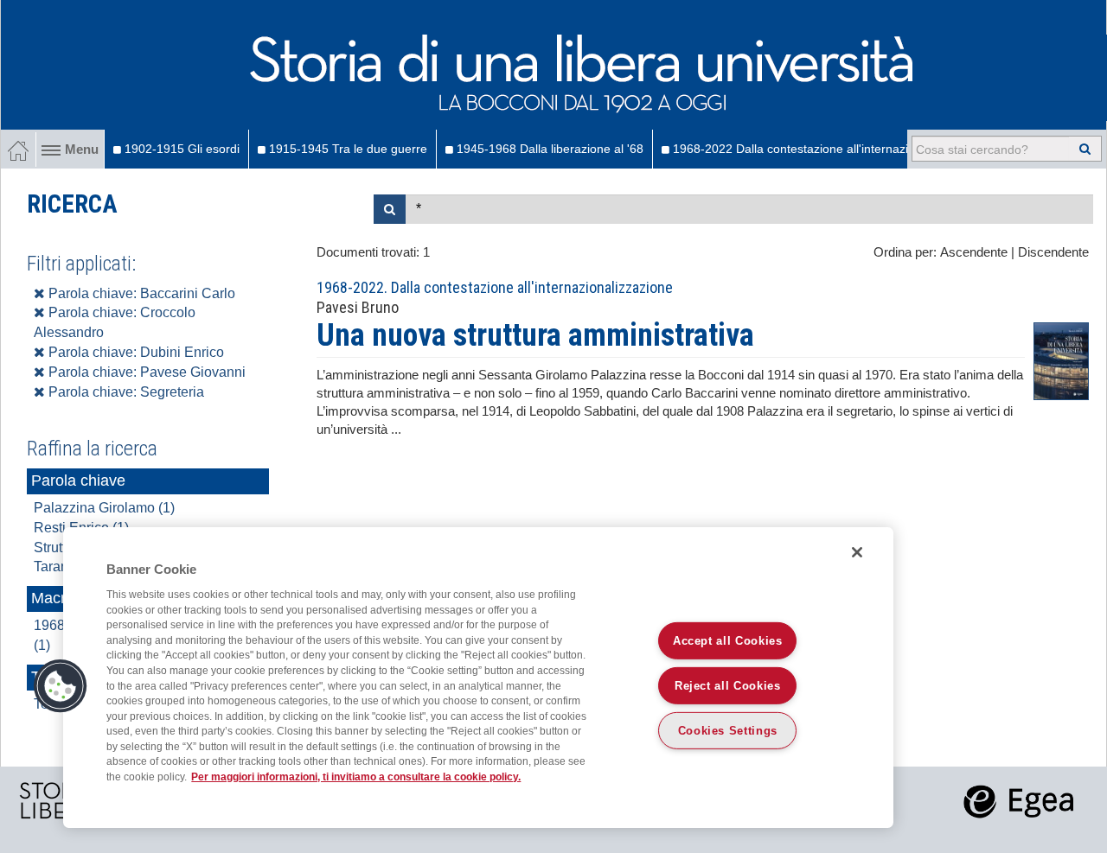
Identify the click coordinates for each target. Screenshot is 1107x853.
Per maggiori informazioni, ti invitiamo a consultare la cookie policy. (356, 776)
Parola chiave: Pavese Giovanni (145, 372)
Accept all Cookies (728, 640)
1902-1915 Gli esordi (180, 149)
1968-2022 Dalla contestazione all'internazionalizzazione (825, 149)
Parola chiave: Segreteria (124, 392)
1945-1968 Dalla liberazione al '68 (548, 149)
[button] (60, 686)
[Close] (857, 552)
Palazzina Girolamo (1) (104, 507)
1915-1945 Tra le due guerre (346, 149)
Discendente (1053, 252)
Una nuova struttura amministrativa (535, 335)
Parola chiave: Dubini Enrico (134, 352)
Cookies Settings (728, 730)
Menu (82, 149)
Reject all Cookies (728, 685)
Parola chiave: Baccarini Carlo (140, 293)
